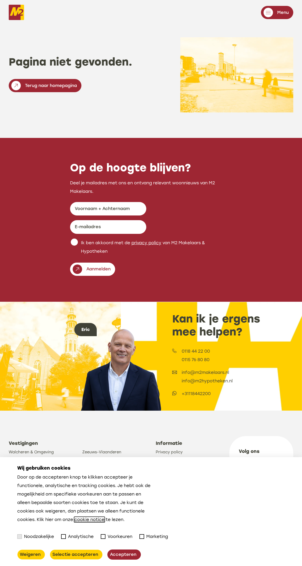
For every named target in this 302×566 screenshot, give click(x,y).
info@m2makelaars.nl (205, 372)
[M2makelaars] (16, 13)
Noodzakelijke (39, 536)
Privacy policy (169, 452)
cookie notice (89, 519)
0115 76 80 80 (196, 359)
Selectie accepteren (75, 554)
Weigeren (30, 554)
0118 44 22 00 (196, 351)
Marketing (157, 536)
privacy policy (146, 242)
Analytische (81, 536)
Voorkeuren (120, 536)
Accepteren (123, 554)
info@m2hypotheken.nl (207, 381)
